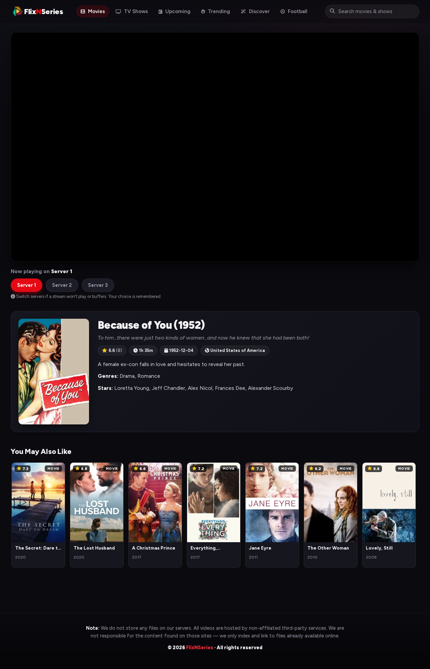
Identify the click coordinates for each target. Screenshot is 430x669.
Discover (259, 11)
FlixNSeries (199, 648)
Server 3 (98, 285)
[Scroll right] (414, 514)
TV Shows (135, 11)
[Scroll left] (16, 514)
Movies (96, 11)
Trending (218, 11)
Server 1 (26, 285)
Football (297, 11)
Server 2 (62, 285)
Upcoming (177, 11)
